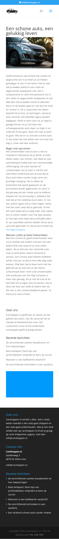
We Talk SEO (36, 534)
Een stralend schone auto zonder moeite (29, 512)
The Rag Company (15, 229)
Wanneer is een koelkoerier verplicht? (26, 359)
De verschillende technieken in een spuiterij (29, 364)
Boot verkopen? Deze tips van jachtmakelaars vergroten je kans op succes (27, 491)
